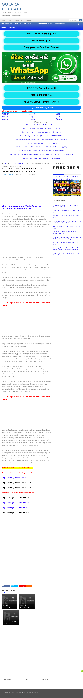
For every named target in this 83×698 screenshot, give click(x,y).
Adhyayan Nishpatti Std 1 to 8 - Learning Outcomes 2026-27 (41, 158)
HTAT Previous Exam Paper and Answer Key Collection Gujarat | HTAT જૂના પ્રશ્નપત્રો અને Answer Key (41, 154)
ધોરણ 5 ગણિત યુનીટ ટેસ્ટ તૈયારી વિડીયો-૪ (15, 512)
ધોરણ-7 (58, 116)
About (9, 20)
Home (3, 20)
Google (22, 586)
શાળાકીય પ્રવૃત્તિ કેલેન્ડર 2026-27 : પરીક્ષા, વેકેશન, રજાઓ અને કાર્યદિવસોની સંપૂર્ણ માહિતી (41, 147)
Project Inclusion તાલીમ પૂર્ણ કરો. (41, 34)
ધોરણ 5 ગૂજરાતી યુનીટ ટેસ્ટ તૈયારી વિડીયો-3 (16, 488)
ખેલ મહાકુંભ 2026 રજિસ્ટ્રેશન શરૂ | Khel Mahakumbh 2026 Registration (41, 150)
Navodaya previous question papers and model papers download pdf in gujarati (66, 248)
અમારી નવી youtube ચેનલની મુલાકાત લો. (42, 102)
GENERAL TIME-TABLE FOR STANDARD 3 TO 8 (41, 143)
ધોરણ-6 (32, 116)
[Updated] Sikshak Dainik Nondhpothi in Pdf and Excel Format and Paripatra (67, 238)
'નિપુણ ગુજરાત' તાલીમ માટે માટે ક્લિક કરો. (42, 47)
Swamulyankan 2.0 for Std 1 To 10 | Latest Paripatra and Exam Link (67, 222)
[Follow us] (81, 24)
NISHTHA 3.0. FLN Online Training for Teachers (41, 125)
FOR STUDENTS (6, 24)
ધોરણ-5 (5, 116)
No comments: (33, 174)
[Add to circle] (78, 24)
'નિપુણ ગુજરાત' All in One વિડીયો (41, 88)
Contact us (29, 20)
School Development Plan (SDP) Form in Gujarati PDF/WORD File (41, 136)
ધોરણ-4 (58, 114)
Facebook (6, 586)
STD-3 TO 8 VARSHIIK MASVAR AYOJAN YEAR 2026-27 (41, 128)
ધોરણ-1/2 (5, 114)
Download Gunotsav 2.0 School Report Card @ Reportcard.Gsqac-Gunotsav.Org (41, 139)
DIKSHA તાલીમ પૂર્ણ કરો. (41, 41)
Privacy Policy (18, 20)
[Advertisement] (26, 190)
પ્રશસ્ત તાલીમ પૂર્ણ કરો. (41, 95)
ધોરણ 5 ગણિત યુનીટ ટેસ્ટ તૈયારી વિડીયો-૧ (15, 498)
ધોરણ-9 (32, 119)
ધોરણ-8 (5, 119)
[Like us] (76, 24)
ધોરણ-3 (32, 114)
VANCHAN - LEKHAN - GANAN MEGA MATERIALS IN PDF (65, 232)
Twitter (15, 586)
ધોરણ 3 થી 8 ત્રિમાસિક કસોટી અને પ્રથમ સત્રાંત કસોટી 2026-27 (41, 132)
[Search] (80, 20)
